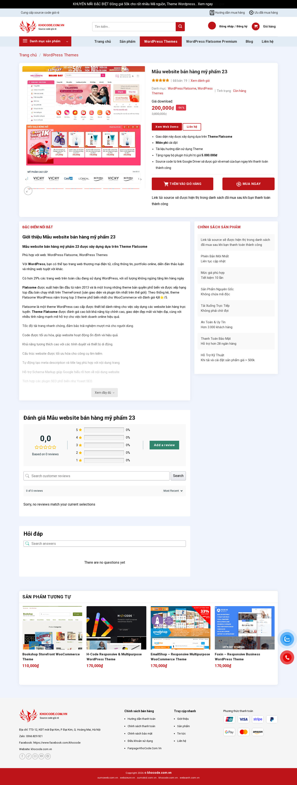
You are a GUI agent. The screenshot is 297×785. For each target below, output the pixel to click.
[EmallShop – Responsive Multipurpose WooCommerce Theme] (180, 636)
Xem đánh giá (200, 80)
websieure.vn (127, 777)
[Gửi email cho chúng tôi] (35, 756)
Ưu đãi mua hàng (266, 12)
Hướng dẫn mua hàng (230, 12)
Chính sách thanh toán (141, 726)
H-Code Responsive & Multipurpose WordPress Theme (114, 656)
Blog (249, 41)
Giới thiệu (183, 718)
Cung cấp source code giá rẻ (40, 12)
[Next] (38, 193)
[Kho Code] (42, 27)
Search (178, 476)
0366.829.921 (34, 736)
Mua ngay (251, 184)
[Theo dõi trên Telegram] (48, 756)
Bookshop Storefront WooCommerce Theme (51, 656)
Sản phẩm (127, 41)
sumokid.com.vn (147, 777)
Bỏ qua (219, 4)
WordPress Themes (160, 41)
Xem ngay (206, 4)
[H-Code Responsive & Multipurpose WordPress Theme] (116, 636)
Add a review (164, 445)
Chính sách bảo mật (140, 733)
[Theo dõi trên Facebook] (22, 756)
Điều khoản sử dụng (140, 741)
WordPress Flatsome (182, 88)
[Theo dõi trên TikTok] (29, 756)
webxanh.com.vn (190, 777)
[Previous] (24, 677)
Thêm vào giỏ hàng (185, 184)
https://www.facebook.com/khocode (56, 742)
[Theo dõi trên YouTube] (41, 756)
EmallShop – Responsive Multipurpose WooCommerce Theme (180, 656)
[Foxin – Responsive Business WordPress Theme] (245, 636)
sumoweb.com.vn (107, 777)
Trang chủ (102, 41)
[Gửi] (180, 26)
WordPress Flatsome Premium (211, 41)
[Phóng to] (28, 191)
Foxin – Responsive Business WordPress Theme (237, 656)
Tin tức (181, 733)
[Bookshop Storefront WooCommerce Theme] (52, 636)
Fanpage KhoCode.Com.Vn (145, 748)
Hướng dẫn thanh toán (141, 718)
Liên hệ (268, 41)
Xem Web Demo (166, 126)
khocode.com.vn (41, 749)
